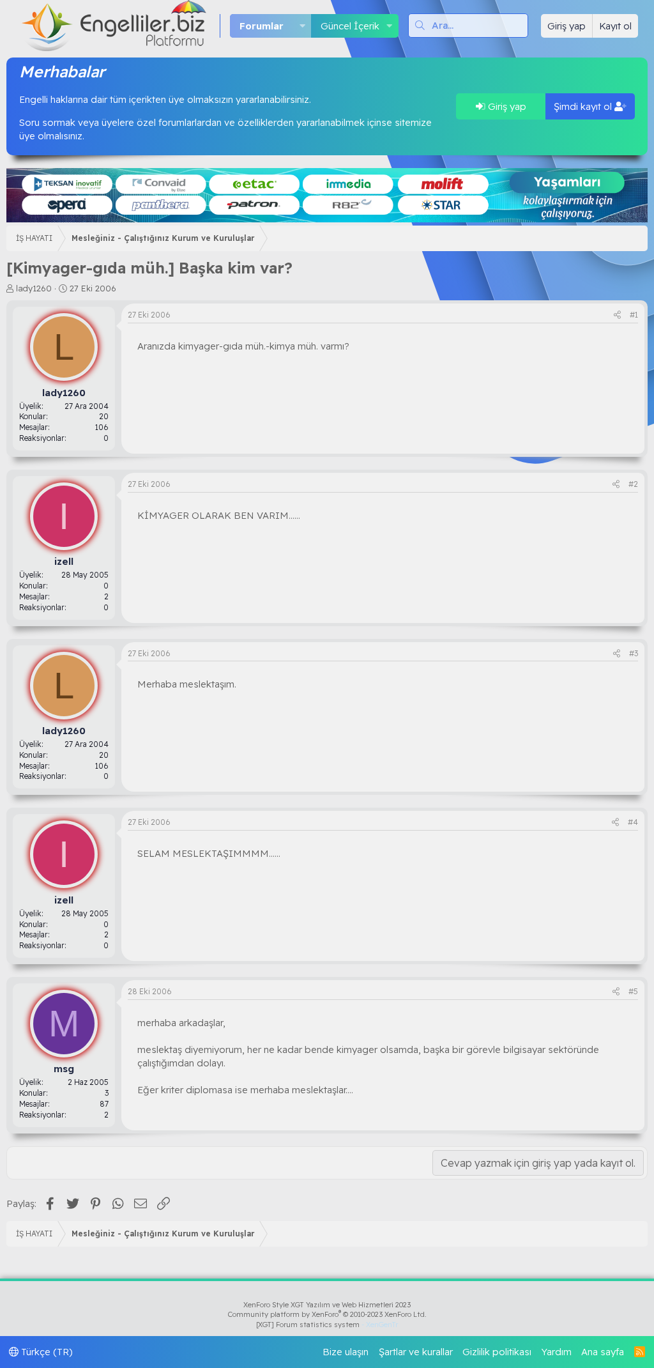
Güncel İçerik (350, 26)
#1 (634, 314)
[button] (302, 26)
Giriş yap (505, 106)
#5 (633, 991)
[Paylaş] (617, 315)
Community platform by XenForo (327, 1314)
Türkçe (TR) (46, 1352)
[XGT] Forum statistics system (327, 1324)
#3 (633, 653)
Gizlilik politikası (496, 1352)
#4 (633, 822)
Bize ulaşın (346, 1352)
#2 (633, 484)
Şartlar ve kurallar (416, 1352)
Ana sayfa (602, 1352)
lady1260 (34, 288)
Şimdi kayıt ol (584, 106)
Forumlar (262, 26)
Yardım (557, 1352)
